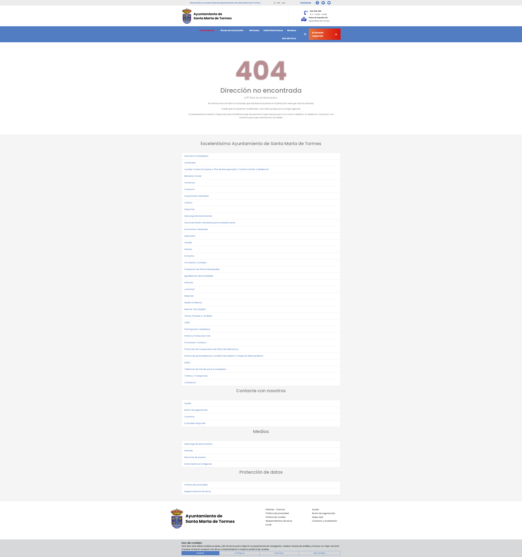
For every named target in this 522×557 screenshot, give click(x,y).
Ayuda (187, 403)
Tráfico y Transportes (196, 375)
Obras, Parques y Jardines (198, 315)
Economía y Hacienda (196, 229)
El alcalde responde (194, 423)
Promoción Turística (195, 342)
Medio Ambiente (193, 302)
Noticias (188, 450)
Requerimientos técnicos (197, 491)
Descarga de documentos (198, 216)
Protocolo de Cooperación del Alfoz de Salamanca (211, 349)
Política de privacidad (195, 484)
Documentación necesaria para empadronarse (209, 222)
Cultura (188, 202)
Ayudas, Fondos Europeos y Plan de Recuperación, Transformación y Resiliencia (226, 169)
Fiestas (188, 249)
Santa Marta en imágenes (198, 464)
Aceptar (200, 553)
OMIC (187, 322)
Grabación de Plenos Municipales (202, 269)
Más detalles (319, 553)
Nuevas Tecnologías (195, 309)
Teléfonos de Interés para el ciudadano (205, 369)
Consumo (189, 189)
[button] (207, 30)
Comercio (189, 182)
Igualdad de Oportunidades (198, 275)
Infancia (188, 282)
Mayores (189, 295)
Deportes (189, 209)
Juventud (189, 289)
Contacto (189, 416)
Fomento (189, 255)
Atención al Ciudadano (196, 156)
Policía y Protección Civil (197, 335)
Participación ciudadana (197, 329)
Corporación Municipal (196, 196)
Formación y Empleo (195, 262)
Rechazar (279, 553)
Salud (187, 362)
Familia (188, 242)
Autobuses (190, 162)
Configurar (239, 553)
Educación (189, 236)
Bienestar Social (192, 176)
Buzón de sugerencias (195, 410)
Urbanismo (190, 382)
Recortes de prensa (195, 457)
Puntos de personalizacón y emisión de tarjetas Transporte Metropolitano (223, 355)
